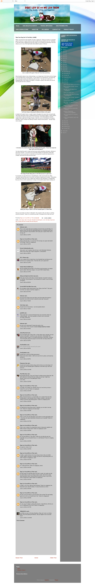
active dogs (21, 219)
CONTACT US (56, 29)
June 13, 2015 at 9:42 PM (25, 467)
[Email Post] (42, 217)
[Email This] (45, 218)
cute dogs (47, 219)
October (66, 75)
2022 (64, 56)
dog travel (52, 219)
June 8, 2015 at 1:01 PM (25, 234)
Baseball (34, 219)
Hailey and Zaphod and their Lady (28, 276)
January (66, 128)
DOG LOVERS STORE (22, 29)
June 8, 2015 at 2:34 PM (25, 244)
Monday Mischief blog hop (31, 221)
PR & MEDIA (45, 29)
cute (44, 219)
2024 (64, 53)
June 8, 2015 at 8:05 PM (25, 282)
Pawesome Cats (23, 363)
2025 (64, 51)
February (66, 126)
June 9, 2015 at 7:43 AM (25, 308)
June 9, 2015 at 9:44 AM (25, 328)
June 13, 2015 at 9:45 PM (25, 488)
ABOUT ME (35, 29)
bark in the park (28, 219)
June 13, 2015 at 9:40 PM (25, 448)
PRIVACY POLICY (69, 29)
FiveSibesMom (23, 344)
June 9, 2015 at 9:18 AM (25, 319)
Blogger (56, 580)
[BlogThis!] (46, 218)
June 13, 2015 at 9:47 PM (25, 507)
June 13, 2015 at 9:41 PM (25, 459)
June (65, 82)
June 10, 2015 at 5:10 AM (25, 369)
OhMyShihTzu (23, 511)
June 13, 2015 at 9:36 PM (25, 401)
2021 (64, 58)
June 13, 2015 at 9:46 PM (25, 497)
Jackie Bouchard (24, 332)
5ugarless (47, 580)
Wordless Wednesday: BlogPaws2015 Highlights (70, 112)
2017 (64, 66)
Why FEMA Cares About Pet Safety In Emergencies (71, 95)
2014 (64, 130)
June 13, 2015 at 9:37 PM (25, 421)
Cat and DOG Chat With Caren (27, 286)
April (65, 122)
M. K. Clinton (23, 257)
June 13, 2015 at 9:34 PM (25, 390)
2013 (64, 132)
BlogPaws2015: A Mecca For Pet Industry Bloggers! (71, 106)
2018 (64, 64)
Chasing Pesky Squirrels (69, 100)
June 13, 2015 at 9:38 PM (25, 430)
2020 (64, 60)
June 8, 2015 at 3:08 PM (25, 253)
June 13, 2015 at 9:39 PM (25, 441)
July (65, 81)
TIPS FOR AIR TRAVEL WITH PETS (72, 84)
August (65, 79)
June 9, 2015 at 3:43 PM (25, 340)
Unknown (22, 227)
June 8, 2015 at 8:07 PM (25, 291)
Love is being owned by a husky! (42, 326)
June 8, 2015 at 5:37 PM (25, 271)
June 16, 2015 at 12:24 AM (26, 517)
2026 (64, 49)
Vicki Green (22, 305)
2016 (64, 68)
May (65, 120)
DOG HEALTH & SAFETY (30, 25)
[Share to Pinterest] (50, 218)
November (66, 73)
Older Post (53, 558)
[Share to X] (48, 218)
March (65, 124)
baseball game (39, 219)
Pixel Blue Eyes (23, 373)
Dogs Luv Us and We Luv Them (27, 239)
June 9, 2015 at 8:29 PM (25, 359)
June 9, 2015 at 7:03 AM (25, 300)
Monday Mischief (22, 221)
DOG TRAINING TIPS (62, 25)
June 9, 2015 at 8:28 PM (25, 348)
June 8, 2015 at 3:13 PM (25, 262)
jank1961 (22, 313)
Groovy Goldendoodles (25, 248)
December (66, 71)
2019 (64, 62)
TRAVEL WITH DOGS (46, 25)
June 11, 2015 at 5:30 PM (25, 381)
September (66, 77)
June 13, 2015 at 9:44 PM (25, 479)
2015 (64, 69)
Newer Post (19, 558)
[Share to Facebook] (49, 218)
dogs (17, 221)
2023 (64, 54)
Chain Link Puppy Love (69, 92)
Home (17, 25)
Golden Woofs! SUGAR (25, 266)
